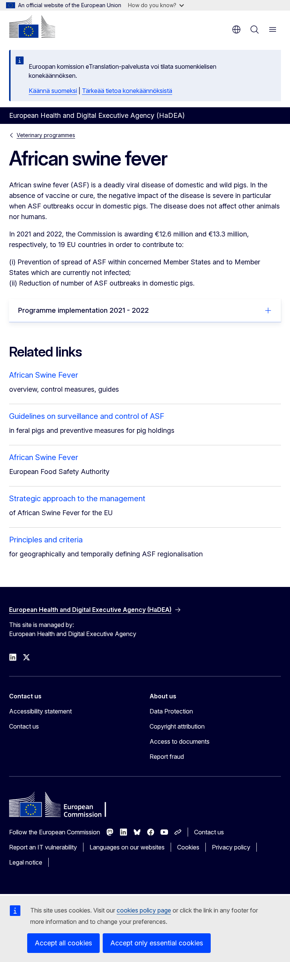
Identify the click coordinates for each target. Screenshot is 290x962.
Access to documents (180, 741)
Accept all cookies (63, 943)
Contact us (24, 726)
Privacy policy (231, 847)
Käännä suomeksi (53, 90)
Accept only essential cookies (156, 943)
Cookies (188, 847)
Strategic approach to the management (77, 498)
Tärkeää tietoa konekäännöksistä (127, 90)
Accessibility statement (40, 711)
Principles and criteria (46, 539)
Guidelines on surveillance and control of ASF (86, 416)
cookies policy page (144, 910)
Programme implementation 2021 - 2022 (83, 310)
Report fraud (167, 756)
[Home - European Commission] (32, 26)
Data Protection (171, 711)
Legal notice (25, 862)
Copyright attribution (177, 726)
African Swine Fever (43, 375)
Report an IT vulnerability (43, 847)
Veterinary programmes (46, 135)
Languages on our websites (127, 847)
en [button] (236, 29)
